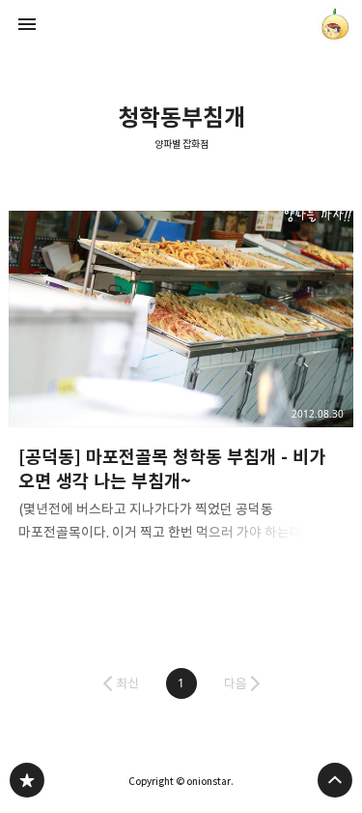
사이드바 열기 (27, 24)
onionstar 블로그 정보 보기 (335, 24)
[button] (181, 683)
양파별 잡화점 (181, 144)
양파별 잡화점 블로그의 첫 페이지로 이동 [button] (181, 24)
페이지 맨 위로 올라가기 (335, 780)
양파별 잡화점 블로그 (27, 780)
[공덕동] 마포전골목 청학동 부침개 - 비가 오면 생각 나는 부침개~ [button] (181, 382)
